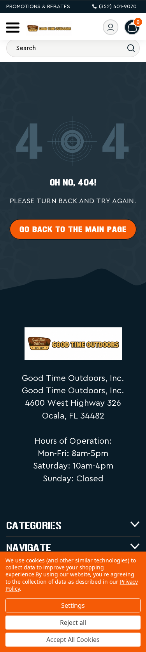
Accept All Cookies (72, 639)
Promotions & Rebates (38, 6)
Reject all (73, 622)
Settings (73, 605)
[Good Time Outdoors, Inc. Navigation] (12, 27)
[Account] (110, 27)
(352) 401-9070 (118, 6)
